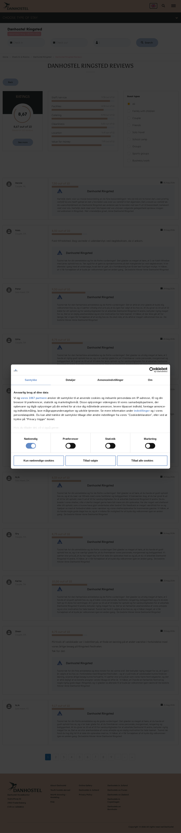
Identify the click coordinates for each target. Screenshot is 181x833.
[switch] (71, 446)
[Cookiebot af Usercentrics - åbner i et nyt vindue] (151, 369)
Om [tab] (150, 379)
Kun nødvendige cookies (39, 460)
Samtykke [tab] (31, 379)
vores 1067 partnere (34, 397)
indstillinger (142, 410)
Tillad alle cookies (142, 460)
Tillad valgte (90, 460)
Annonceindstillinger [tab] (110, 379)
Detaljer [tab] (70, 379)
